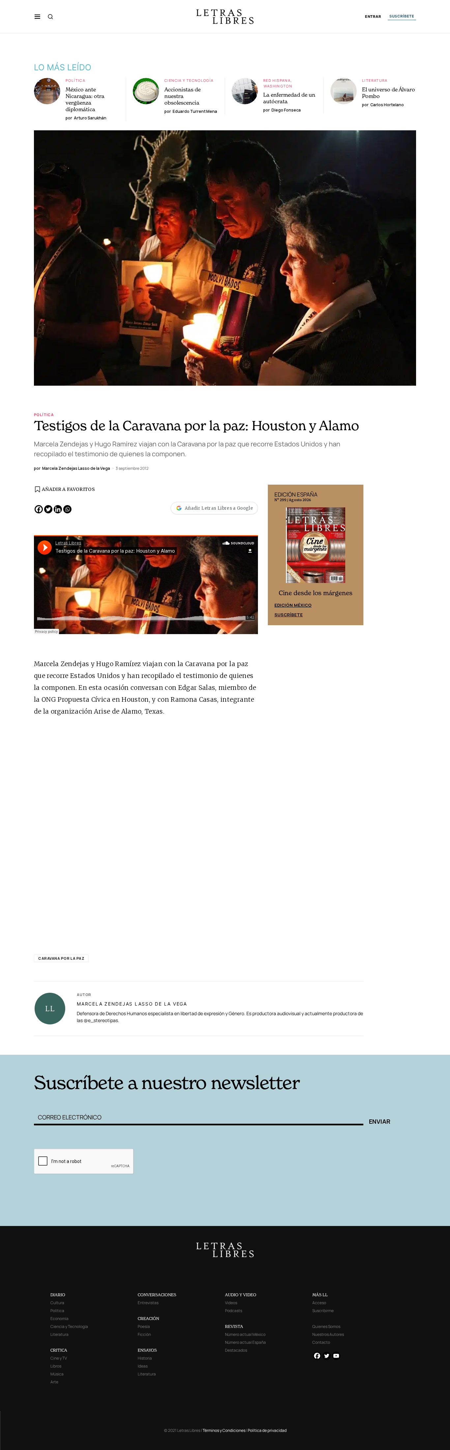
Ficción (144, 1334)
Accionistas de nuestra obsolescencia (182, 96)
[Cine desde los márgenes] (315, 548)
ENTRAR (373, 16)
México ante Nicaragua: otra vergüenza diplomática (85, 99)
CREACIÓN (148, 1318)
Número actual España (245, 1342)
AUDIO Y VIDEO (240, 1294)
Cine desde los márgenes (315, 593)
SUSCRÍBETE (401, 16)
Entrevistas (148, 1302)
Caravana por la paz (61, 958)
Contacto (321, 1342)
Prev (276, 555)
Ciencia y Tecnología (189, 80)
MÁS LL (320, 1294)
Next (355, 555)
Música (57, 1374)
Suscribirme (323, 1310)
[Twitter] (48, 509)
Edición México (293, 605)
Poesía (144, 1326)
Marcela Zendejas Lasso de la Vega (132, 1004)
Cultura (57, 1302)
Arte (54, 1382)
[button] (37, 16)
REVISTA (234, 1326)
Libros (55, 1366)
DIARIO (57, 1294)
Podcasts (233, 1310)
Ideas (143, 1366)
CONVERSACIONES (157, 1294)
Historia (145, 1358)
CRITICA (58, 1350)
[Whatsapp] (67, 509)
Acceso (319, 1302)
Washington (278, 85)
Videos (231, 1302)
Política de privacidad (267, 1430)
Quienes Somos (326, 1326)
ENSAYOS (147, 1350)
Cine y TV (58, 1358)
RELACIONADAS (123, 1045)
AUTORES (314, 1045)
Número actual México (245, 1334)
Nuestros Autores (328, 1334)
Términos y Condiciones (224, 1430)
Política (75, 80)
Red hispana (277, 80)
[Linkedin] (58, 509)
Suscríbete (288, 615)
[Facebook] (39, 509)
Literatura (375, 80)
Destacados (236, 1350)
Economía (59, 1318)
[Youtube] (336, 1356)
